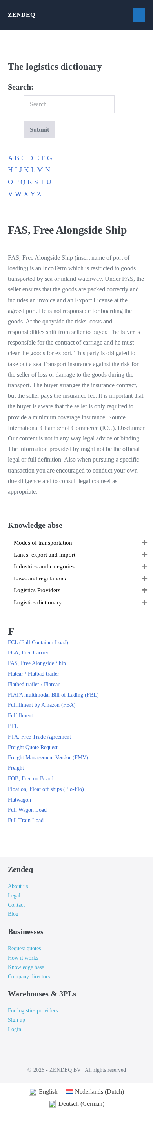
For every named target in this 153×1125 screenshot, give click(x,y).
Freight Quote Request (33, 747)
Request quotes (24, 948)
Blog (13, 914)
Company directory (29, 976)
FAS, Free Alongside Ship (37, 663)
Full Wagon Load (27, 810)
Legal (14, 896)
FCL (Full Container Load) (38, 642)
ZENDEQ (21, 14)
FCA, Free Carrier (28, 653)
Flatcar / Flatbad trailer (33, 674)
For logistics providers (33, 1011)
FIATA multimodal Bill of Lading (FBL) (53, 695)
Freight (16, 768)
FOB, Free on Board (30, 779)
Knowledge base (26, 967)
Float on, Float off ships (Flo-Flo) (46, 789)
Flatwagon (19, 800)
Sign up (16, 1020)
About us (18, 886)
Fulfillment (20, 716)
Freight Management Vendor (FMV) (48, 757)
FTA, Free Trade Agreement (39, 737)
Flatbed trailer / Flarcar (34, 684)
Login (14, 1029)
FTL (13, 726)
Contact (16, 905)
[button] (144, 542)
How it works (23, 958)
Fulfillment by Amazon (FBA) (42, 705)
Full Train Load (26, 820)
